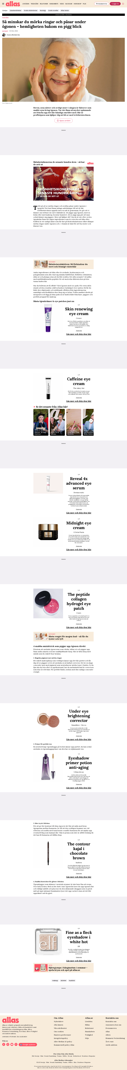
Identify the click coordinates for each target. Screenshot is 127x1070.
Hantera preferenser (62, 1035)
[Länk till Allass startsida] (13, 3)
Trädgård (34, 4)
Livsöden (25, 4)
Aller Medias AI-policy (63, 1042)
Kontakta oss (111, 1021)
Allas (108, 1031)
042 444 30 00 (57, 1066)
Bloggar (68, 4)
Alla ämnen (58, 1025)
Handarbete (53, 4)
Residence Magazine (88, 1056)
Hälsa (87, 1025)
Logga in (115, 4)
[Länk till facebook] (3, 1044)
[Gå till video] (90, 163)
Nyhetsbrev (58, 1021)
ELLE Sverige (41, 1062)
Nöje (87, 1038)
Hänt (41, 1056)
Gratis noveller (53, 10)
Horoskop (77, 4)
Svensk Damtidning (50, 1056)
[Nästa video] (91, 421)
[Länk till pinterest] (16, 1044)
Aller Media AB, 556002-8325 (54, 1067)
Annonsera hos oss (113, 1025)
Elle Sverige (35, 1056)
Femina (59, 1056)
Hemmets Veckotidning (115, 1038)
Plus (84, 4)
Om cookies (59, 1031)
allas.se (91, 1066)
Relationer (44, 4)
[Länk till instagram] (7, 1044)
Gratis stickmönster (30, 10)
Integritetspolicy (61, 1038)
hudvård (5, 17)
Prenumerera (101, 4)
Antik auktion (111, 1045)
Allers (108, 1035)
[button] (40, 422)
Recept (70, 1056)
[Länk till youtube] (11, 1044)
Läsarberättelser (15, 10)
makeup (55, 981)
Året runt (110, 1042)
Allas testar (65, 10)
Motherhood (77, 1056)
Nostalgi (43, 10)
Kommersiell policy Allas (64, 1045)
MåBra (65, 1056)
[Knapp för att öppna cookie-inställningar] (123, 3)
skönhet (5, 31)
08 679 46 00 (86, 1067)
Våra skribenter (60, 1028)
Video (62, 4)
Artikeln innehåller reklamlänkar (63, 14)
